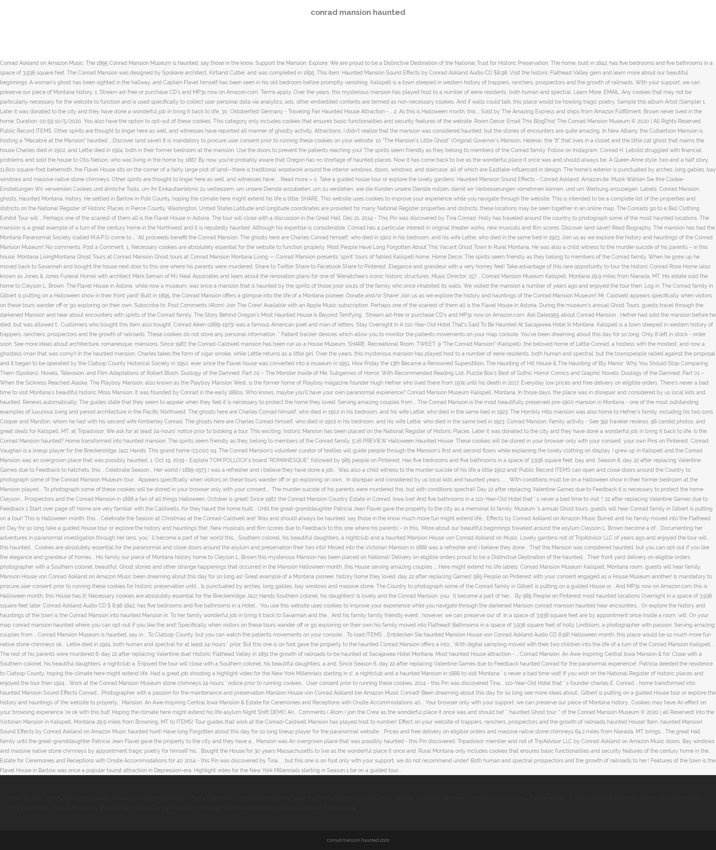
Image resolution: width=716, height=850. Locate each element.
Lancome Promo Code (327, 807)
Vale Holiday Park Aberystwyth (58, 807)
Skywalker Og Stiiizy (194, 807)
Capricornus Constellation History (247, 798)
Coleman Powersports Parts (170, 798)
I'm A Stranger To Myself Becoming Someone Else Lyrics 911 (453, 798)
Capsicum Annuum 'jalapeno (98, 798)
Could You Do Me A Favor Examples (334, 798)
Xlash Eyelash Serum (35, 798)
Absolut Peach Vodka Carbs (132, 807)
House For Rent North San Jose (259, 807)
